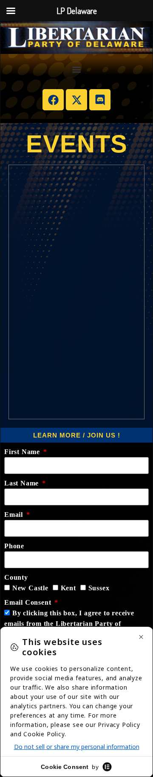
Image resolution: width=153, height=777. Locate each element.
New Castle (30, 588)
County (16, 577)
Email (14, 514)
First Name (23, 451)
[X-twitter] (76, 99)
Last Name (22, 483)
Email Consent (28, 602)
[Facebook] (53, 99)
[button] (77, 69)
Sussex (99, 588)
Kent (68, 588)
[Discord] (99, 99)
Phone (14, 546)
